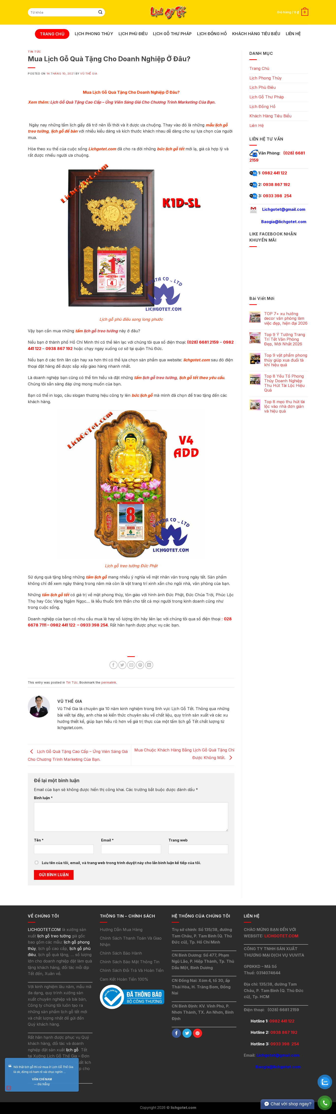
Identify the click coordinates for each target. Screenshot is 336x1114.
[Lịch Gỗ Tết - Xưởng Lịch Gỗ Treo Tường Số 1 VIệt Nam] (168, 12)
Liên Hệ (293, 33)
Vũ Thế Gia (88, 73)
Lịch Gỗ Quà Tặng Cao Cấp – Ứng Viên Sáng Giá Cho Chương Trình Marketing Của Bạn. (132, 102)
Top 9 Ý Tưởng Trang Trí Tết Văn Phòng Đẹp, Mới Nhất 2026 (284, 339)
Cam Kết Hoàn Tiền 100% (124, 979)
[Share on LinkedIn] (149, 665)
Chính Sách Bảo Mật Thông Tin (129, 961)
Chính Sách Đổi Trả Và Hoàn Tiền (132, 970)
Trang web (178, 840)
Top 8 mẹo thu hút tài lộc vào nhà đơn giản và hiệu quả (284, 406)
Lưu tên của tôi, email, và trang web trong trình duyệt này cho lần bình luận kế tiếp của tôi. (121, 863)
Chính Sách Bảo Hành (121, 953)
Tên (39, 840)
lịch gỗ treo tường (101, 330)
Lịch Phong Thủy (94, 33)
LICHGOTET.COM (281, 935)
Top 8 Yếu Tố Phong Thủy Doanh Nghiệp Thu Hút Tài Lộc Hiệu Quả (284, 383)
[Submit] (100, 12)
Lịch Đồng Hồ (212, 33)
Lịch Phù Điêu (133, 33)
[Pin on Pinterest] (140, 665)
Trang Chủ (52, 33)
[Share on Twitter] (122, 665)
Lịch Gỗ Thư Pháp (172, 33)
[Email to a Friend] (131, 665)
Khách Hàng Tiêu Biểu (256, 33)
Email (107, 840)
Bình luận (43, 798)
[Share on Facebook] (113, 665)
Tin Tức (34, 51)
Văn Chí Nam (42, 1079)
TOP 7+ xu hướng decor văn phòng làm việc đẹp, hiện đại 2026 (285, 318)
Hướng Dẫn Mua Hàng (121, 929)
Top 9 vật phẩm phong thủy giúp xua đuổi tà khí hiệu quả (285, 360)
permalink (108, 682)
